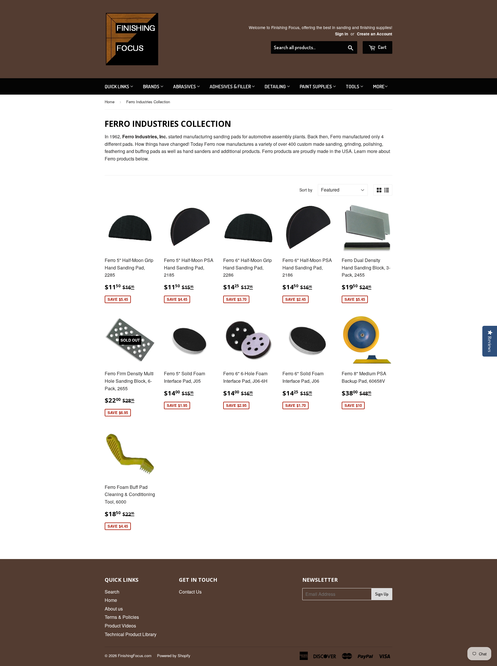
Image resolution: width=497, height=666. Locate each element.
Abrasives (185, 86)
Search (112, 591)
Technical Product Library (130, 634)
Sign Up (382, 594)
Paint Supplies (316, 86)
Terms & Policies (122, 617)
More (379, 86)
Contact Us (190, 591)
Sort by (305, 190)
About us (114, 608)
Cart (382, 47)
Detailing (276, 86)
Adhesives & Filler (231, 86)
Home (109, 101)
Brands (151, 86)
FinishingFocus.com (135, 655)
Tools (353, 86)
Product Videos (120, 625)
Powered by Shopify (173, 655)
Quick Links (117, 86)
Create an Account (374, 34)
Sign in (341, 34)
